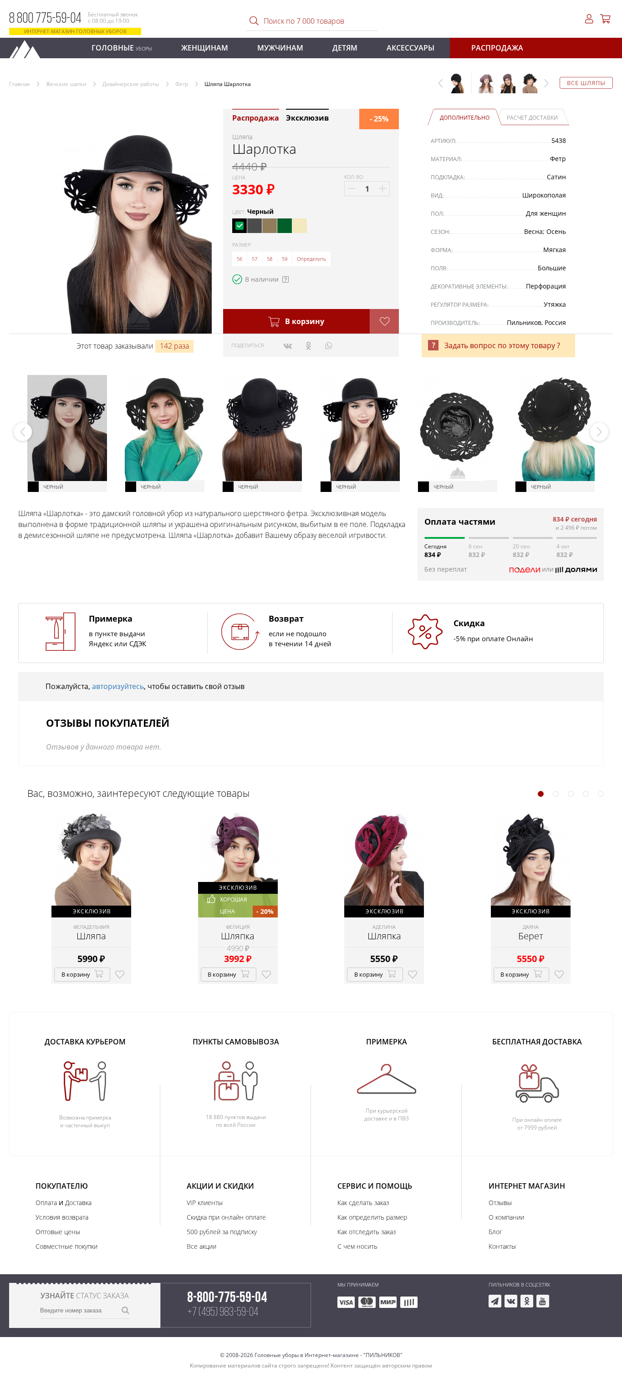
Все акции (201, 1246)
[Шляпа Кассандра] (526, 88)
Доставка (78, 1202)
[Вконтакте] (287, 345)
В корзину (303, 321)
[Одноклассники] (308, 345)
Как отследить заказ (366, 1231)
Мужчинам (280, 48)
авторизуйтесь (118, 686)
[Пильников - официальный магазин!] (28, 46)
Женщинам (204, 48)
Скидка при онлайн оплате (226, 1217)
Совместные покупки (66, 1246)
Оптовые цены (58, 1231)
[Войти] (589, 18)
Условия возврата (62, 1217)
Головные (122, 48)
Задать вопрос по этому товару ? (502, 345)
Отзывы (500, 1202)
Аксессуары (410, 48)
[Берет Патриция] (504, 88)
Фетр (181, 84)
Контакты (502, 1246)
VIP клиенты (205, 1202)
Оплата (46, 1202)
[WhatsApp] (328, 345)
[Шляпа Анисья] (483, 88)
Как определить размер (372, 1217)
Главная (19, 84)
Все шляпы (586, 83)
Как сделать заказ (363, 1202)
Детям (344, 48)
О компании (506, 1217)
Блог (495, 1231)
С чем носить (357, 1246)
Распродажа (497, 48)
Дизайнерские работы (130, 84)
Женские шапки (66, 84)
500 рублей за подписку (222, 1231)
